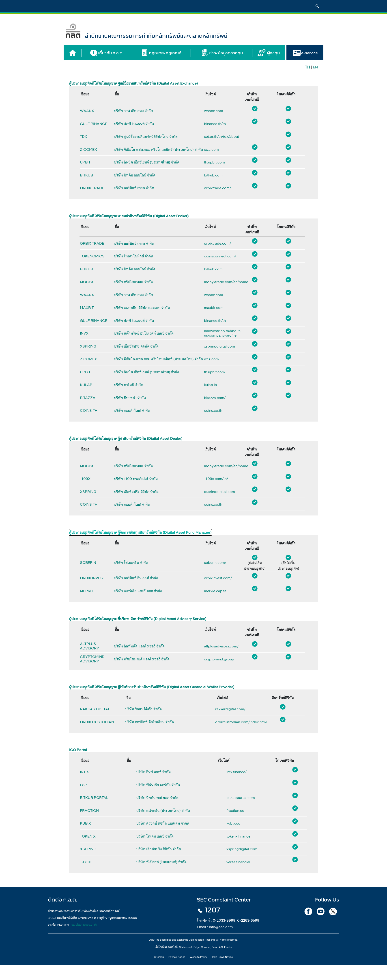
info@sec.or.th (221, 927)
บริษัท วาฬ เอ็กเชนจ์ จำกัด (133, 110)
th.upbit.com (214, 162)
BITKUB (86, 175)
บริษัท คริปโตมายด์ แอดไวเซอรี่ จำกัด (142, 659)
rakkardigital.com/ (230, 709)
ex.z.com (211, 149)
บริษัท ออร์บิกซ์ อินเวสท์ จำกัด (136, 578)
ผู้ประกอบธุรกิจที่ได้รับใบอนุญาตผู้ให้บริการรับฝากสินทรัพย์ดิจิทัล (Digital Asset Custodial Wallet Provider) (151, 687)
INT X (84, 772)
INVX (84, 333)
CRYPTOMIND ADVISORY (92, 658)
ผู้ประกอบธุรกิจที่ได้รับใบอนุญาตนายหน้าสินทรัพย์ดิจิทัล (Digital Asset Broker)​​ (129, 216)
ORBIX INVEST (92, 578)
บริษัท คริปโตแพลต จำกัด (133, 282)
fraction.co (235, 810)
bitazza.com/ (215, 397)
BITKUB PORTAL (94, 797)
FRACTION (89, 810)
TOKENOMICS (92, 256)
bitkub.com (213, 175)
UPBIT (85, 162)
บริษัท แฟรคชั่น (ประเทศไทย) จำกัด (163, 810)
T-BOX (85, 862)
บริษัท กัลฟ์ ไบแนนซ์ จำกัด (134, 123)
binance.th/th (215, 123)
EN (315, 67)
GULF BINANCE (93, 123)
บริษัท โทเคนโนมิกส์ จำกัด (133, 256)
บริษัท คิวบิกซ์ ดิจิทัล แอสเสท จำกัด (162, 823)
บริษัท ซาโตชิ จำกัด (128, 384)
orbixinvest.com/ (218, 578)
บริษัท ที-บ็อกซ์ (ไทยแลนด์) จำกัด (161, 862)
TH (307, 67)
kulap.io (210, 384)
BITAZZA (87, 397)
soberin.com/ (215, 562)
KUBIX (85, 823)
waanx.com (213, 110)
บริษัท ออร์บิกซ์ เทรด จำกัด (134, 188)
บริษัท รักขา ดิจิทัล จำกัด (143, 709)
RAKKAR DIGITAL (95, 709)
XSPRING (88, 346)
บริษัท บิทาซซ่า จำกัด (130, 397)
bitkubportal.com (240, 797)
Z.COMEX (88, 149)
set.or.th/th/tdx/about (221, 136)
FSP (83, 785)
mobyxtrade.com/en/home (221, 282)
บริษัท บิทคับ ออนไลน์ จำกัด (134, 175)
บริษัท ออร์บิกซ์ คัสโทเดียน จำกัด (149, 722)
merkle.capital (215, 591)
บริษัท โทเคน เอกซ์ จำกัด (155, 836)
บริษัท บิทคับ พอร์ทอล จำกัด (157, 797)
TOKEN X (88, 836)
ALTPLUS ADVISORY (89, 645)
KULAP (86, 384)
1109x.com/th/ (216, 478)
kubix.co (233, 823)
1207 (212, 910)
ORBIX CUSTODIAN (97, 722)
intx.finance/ (236, 772)
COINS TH (88, 410)
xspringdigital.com (219, 346)
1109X (85, 478)
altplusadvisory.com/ (221, 646)
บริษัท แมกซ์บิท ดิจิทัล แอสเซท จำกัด (142, 307)
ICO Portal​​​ (78, 750)
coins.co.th (213, 410)
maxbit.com (214, 307)
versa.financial (238, 862)
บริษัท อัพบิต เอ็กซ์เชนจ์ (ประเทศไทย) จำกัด (146, 162)
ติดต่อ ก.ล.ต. (62, 900)
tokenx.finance (238, 836)
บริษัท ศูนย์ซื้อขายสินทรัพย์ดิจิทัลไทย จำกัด (146, 136)
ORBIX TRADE (92, 188)
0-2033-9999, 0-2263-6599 (236, 920)
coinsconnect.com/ (220, 256)
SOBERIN (88, 562)
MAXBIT (87, 307)
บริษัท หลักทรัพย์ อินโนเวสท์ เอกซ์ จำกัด (144, 333)
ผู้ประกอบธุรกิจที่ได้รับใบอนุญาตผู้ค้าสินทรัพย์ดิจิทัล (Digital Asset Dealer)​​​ (126, 438)
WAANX (87, 110)
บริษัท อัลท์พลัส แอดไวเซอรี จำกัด (139, 646)
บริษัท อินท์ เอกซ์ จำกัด (153, 772)
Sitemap (159, 957)
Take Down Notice (222, 957)
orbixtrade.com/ (217, 188)
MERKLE (87, 591)
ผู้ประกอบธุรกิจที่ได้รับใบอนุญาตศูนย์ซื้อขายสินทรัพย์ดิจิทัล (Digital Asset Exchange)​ (133, 83)
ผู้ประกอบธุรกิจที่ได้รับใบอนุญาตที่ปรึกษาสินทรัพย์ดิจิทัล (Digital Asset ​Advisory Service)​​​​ (137, 618)
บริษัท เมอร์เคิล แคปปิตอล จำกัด (138, 591)
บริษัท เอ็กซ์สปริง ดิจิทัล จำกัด (136, 346)
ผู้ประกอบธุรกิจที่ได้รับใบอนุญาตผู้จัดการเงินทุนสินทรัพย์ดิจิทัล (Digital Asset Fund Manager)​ (140, 532)
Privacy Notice (176, 957)
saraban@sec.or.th (84, 924)
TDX (83, 136)
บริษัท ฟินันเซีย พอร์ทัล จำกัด (158, 785)
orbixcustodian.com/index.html (237, 722)
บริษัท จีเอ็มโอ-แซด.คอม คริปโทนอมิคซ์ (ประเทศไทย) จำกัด (158, 149)
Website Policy (198, 957)
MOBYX (86, 282)
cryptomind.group (219, 659)
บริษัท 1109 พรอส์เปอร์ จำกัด (136, 478)
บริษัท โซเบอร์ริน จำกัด (131, 562)
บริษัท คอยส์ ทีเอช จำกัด (132, 410)
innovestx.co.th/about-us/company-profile (221, 333)
